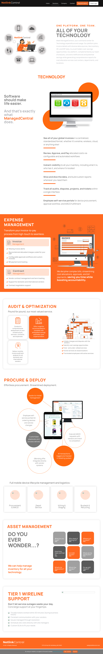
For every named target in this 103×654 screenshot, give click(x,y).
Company (64, 3)
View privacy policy (57, 651)
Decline (75, 651)
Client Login (93, 3)
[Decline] (101, 651)
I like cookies (67, 651)
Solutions (55, 3)
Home (47, 3)
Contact (72, 3)
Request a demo (82, 3)
